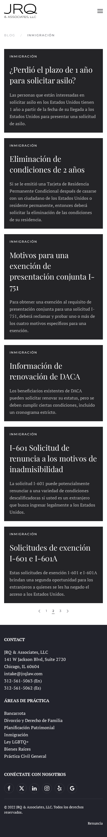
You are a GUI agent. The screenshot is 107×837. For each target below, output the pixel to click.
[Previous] (39, 611)
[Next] (67, 611)
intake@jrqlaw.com (23, 674)
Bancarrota (15, 713)
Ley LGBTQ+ (16, 742)
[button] (100, 11)
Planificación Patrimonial (29, 727)
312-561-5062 (18, 688)
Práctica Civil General (25, 756)
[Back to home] (20, 11)
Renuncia (95, 823)
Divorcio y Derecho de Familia (33, 720)
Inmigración (16, 735)
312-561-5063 (18, 681)
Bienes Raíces (17, 749)
